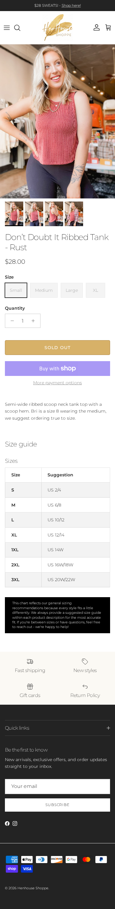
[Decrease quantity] (10, 321)
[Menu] (6, 28)
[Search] (20, 28)
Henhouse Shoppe (32, 888)
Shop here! (71, 5)
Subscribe (57, 804)
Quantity (15, 308)
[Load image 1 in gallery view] (57, 121)
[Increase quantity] (34, 321)
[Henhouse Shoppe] (57, 27)
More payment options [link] (57, 382)
